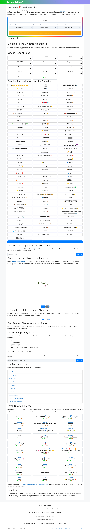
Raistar (19, 428)
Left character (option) (14, 24)
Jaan (45, 435)
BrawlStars (19, 449)
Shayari (45, 422)
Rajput (70, 464)
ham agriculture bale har (15, 401)
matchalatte (12, 385)
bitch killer (11, 372)
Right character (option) (62, 24)
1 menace (11, 391)
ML (19, 415)
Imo (71, 415)
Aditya (19, 457)
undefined (70, 422)
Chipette (62, 11)
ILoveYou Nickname (68, 2)
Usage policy (72, 528)
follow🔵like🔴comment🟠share (70, 449)
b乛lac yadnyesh (13, 395)
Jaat (45, 477)
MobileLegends (19, 470)
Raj (19, 442)
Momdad (70, 435)
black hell (11, 381)
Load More (45, 241)
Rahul (45, 415)
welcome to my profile (45, 449)
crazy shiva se (12, 378)
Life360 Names (78, 2)
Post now (79, 254)
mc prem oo (12, 388)
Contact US (79, 528)
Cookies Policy (64, 528)
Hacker (45, 457)
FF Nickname (58, 2)
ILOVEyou (19, 422)
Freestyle (45, 464)
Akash (19, 464)
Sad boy (71, 477)
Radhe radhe (70, 428)
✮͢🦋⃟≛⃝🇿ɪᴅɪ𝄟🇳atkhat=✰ (45, 428)
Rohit (19, 477)
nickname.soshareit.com (18, 261)
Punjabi (71, 457)
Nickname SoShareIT (14, 2)
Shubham (45, 470)
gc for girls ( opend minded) (16, 398)
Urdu (45, 442)
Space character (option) (38, 24)
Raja (71, 442)
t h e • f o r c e (13, 375)
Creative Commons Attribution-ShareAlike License (35, 484)
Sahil (70, 470)
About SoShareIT (56, 528)
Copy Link (79, 360)
